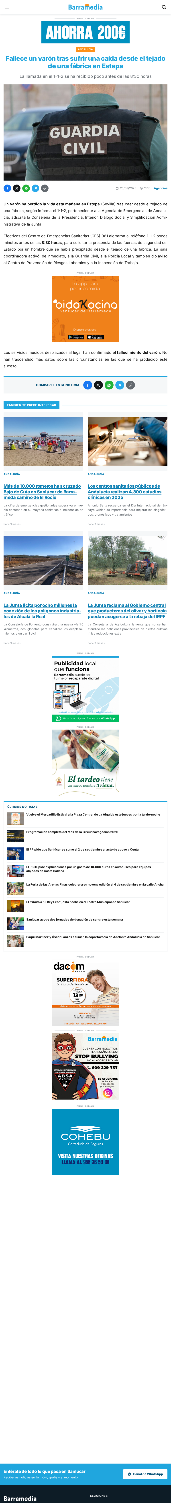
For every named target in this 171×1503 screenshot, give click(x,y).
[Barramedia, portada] (85, 7)
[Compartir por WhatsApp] (26, 188)
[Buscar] (163, 7)
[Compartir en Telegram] (35, 188)
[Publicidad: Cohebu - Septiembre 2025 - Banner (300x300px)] (85, 1174)
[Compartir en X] (16, 188)
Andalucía (85, 49)
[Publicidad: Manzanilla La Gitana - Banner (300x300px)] (85, 795)
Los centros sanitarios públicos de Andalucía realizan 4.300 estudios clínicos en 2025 (124, 491)
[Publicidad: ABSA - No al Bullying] (85, 1098)
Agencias (160, 188)
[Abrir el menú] (7, 7)
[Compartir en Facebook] (7, 188)
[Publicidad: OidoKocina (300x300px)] (85, 341)
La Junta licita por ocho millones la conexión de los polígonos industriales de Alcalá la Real (42, 611)
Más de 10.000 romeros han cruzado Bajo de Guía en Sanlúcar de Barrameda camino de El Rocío (42, 491)
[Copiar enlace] (45, 188)
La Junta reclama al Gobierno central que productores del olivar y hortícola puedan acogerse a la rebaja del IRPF (127, 611)
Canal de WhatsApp (148, 1474)
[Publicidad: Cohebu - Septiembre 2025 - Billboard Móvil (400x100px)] (85, 42)
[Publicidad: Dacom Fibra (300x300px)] (85, 1024)
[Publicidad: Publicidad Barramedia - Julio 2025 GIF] (85, 721)
